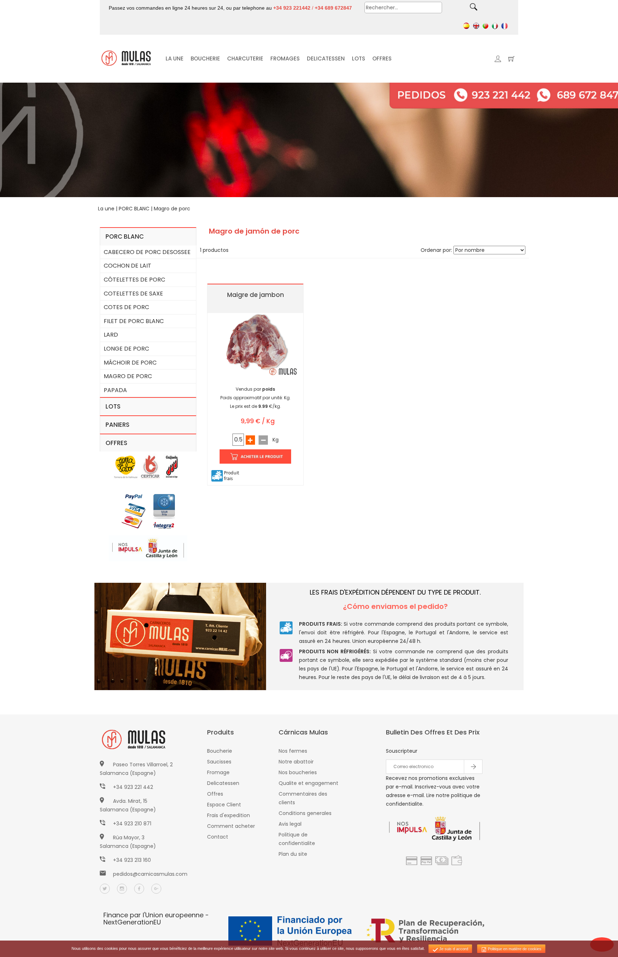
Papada (115, 390)
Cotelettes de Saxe (133, 293)
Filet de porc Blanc (134, 321)
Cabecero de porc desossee (147, 252)
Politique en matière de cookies (514, 949)
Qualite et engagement (308, 783)
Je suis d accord (453, 949)
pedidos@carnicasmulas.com (150, 874)
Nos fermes (293, 751)
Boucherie (219, 751)
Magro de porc (172, 208)
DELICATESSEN (326, 58)
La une (106, 208)
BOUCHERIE (205, 58)
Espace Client (224, 804)
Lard (111, 335)
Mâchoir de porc (130, 362)
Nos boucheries (298, 772)
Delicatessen (223, 783)
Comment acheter (231, 826)
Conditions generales (305, 813)
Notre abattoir (296, 761)
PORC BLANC (134, 208)
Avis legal (290, 823)
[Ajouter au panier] (255, 455)
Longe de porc (126, 349)
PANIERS (117, 424)
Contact (217, 836)
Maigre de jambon (255, 294)
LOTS (358, 58)
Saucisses (219, 761)
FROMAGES (285, 58)
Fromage (218, 772)
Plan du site (293, 854)
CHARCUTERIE (245, 58)
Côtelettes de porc (134, 279)
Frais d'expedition (228, 815)
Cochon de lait (127, 266)
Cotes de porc (126, 307)
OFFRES (382, 58)
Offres (215, 793)
